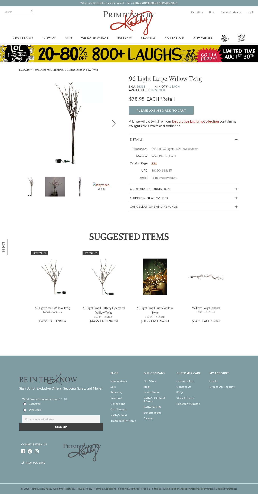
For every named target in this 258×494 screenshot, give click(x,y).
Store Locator (185, 398)
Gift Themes (202, 38)
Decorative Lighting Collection (195, 121)
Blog (212, 12)
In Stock (49, 38)
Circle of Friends (231, 12)
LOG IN (97, 3)
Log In (250, 12)
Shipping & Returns (128, 488)
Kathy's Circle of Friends (154, 399)
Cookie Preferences (226, 488)
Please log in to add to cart (161, 110)
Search (31, 12)
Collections (175, 38)
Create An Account (222, 386)
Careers (149, 418)
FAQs (180, 392)
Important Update (188, 403)
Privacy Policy (84, 488)
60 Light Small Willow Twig (52, 308)
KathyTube (151, 407)
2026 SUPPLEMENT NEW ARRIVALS (156, 3)
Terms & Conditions (105, 488)
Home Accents (42, 69)
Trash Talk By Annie (123, 420)
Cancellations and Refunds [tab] (154, 206)
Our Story (197, 12)
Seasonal (148, 38)
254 (154, 163)
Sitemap (156, 488)
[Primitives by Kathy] (82, 460)
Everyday (124, 38)
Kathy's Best (118, 415)
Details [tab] (136, 139)
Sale (68, 38)
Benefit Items (153, 412)
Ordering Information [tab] (150, 188)
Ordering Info (185, 381)
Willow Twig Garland (206, 308)
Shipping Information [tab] (149, 197)
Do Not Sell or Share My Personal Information (188, 488)
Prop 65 (145, 488)
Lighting (58, 69)
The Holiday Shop (95, 38)
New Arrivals (23, 38)
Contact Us (183, 386)
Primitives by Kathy (41, 488)
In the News (152, 392)
